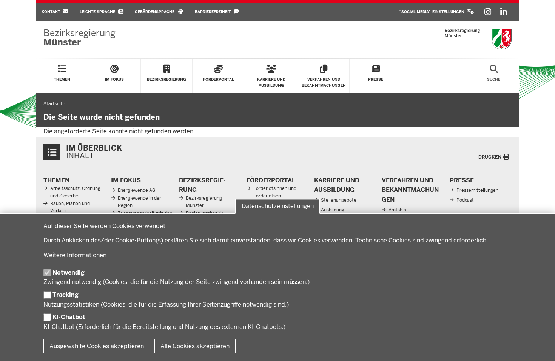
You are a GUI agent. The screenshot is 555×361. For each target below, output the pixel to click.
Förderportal (271, 180)
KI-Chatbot (68, 317)
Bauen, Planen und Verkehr (70, 207)
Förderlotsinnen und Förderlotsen (274, 192)
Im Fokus (126, 180)
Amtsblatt (399, 210)
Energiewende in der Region (139, 201)
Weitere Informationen (74, 255)
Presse (462, 180)
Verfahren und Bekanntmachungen (411, 190)
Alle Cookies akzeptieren (195, 346)
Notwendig (68, 272)
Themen (56, 180)
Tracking (65, 295)
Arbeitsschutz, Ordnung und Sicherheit (75, 192)
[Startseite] (478, 39)
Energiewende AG (137, 190)
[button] (437, 12)
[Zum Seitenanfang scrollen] (539, 347)
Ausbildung (332, 210)
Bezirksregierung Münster (204, 201)
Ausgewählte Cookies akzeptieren (96, 346)
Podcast (465, 200)
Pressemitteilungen (477, 190)
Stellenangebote (338, 200)
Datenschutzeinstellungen (278, 206)
